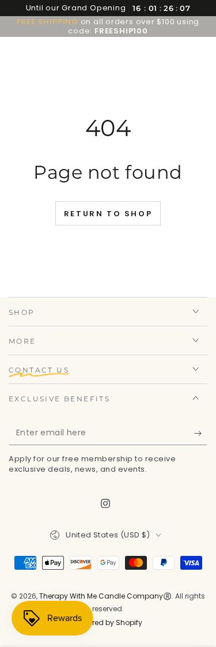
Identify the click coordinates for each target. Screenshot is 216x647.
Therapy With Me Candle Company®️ (105, 596)
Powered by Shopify (108, 622)
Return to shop (108, 213)
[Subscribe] (200, 433)
